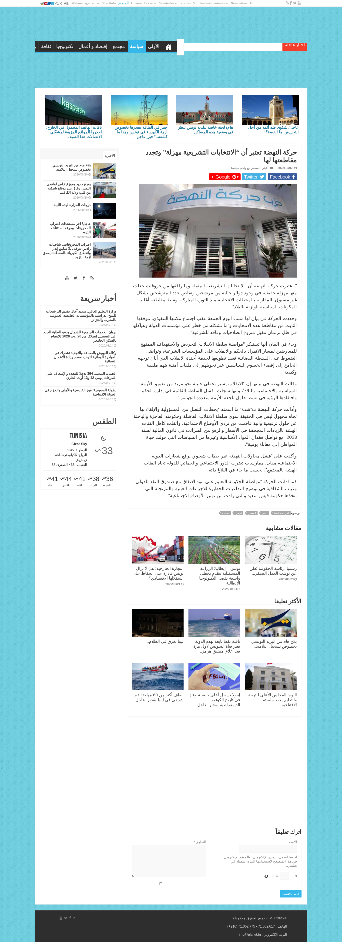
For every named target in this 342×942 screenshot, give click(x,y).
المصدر (123, 2)
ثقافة (127, 46)
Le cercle (150, 3)
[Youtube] (299, 3)
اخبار (264, 513)
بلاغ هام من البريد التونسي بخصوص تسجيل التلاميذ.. (274, 644)
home (249, 46)
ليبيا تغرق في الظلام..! (164, 641)
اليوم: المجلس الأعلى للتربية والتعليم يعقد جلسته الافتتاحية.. (272, 700)
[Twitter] (295, 3)
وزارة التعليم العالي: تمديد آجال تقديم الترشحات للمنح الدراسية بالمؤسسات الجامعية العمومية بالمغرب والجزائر (81, 315)
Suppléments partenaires (210, 3)
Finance (136, 3)
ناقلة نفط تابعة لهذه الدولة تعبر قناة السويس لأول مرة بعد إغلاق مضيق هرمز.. (216, 646)
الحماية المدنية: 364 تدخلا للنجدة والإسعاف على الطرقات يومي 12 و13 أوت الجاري (81, 375)
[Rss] (287, 3)
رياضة (111, 46)
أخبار (265, 168)
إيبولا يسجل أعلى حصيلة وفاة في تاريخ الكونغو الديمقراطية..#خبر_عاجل (214, 700)
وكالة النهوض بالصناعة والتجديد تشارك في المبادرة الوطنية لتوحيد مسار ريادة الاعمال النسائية (85, 357)
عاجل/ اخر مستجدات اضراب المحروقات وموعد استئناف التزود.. (70, 228)
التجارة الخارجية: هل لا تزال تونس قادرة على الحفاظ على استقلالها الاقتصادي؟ (158, 573)
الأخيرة (110, 156)
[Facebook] (291, 3)
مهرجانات (90, 46)
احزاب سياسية (281, 513)
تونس (239, 513)
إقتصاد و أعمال (173, 46)
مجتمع (199, 46)
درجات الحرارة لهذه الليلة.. (71, 205)
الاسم (292, 842)
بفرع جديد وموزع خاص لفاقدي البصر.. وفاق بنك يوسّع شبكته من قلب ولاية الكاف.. (69, 188)
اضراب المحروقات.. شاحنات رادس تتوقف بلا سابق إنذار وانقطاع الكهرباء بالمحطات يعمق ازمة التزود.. (67, 250)
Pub (252, 3)
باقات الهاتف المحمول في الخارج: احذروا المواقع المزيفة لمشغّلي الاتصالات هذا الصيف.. (74, 132)
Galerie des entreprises (175, 3)
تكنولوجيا (145, 46)
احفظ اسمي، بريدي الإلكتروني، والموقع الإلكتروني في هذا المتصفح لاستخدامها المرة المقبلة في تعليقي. (260, 861)
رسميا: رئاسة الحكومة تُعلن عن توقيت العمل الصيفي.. (273, 571)
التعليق (200, 842)
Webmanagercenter (85, 3)
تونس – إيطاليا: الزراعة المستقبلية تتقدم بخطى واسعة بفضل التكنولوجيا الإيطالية (219, 575)
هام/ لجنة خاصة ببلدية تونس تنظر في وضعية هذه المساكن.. (205, 129)
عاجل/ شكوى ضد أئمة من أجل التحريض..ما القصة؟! (273, 129)
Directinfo (109, 3)
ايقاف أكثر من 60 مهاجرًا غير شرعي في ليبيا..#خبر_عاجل (159, 697)
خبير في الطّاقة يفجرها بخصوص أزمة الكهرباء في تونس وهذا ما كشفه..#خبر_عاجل (141, 132)
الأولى (234, 46)
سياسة (217, 46)
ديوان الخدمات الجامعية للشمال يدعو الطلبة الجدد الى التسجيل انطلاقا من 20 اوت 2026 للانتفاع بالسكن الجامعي (79, 336)
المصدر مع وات (251, 168)
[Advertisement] (214, 773)
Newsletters (239, 3)
